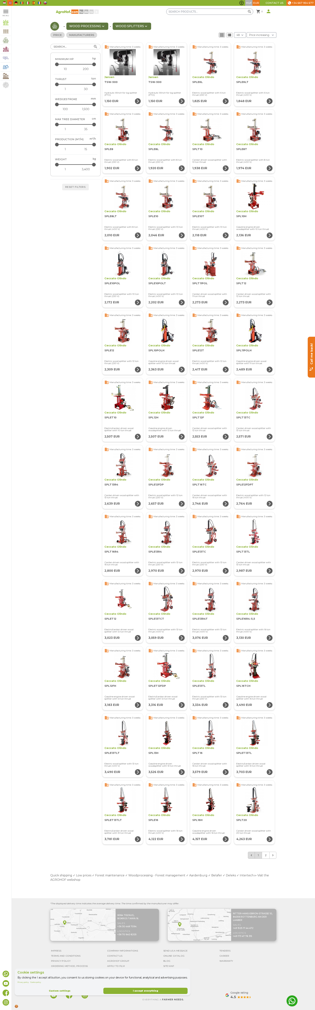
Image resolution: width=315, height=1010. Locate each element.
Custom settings (59, 990)
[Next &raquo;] (272, 855)
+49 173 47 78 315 (242, 936)
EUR (256, 3)
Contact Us (274, 3)
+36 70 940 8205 (127, 934)
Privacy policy (23, 982)
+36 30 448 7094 (127, 926)
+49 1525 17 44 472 (243, 928)
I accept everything (145, 990)
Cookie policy (35, 982)
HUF (249, 3)
